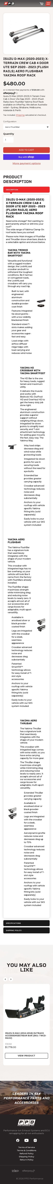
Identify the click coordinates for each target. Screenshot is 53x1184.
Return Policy (26, 1159)
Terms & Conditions (26, 1150)
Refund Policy (26, 1153)
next (11, 979)
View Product (26, 1055)
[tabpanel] (26, 556)
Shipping (20, 115)
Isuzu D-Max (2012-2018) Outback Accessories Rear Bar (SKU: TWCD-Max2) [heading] (25, 1035)
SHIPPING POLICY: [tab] (14, 930)
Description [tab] (12, 190)
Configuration (9, 121)
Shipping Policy (26, 1156)
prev (5, 979)
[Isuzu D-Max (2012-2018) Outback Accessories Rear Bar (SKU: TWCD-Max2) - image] (26, 1007)
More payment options (27, 163)
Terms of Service (26, 1147)
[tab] (26, 923)
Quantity (8, 133)
